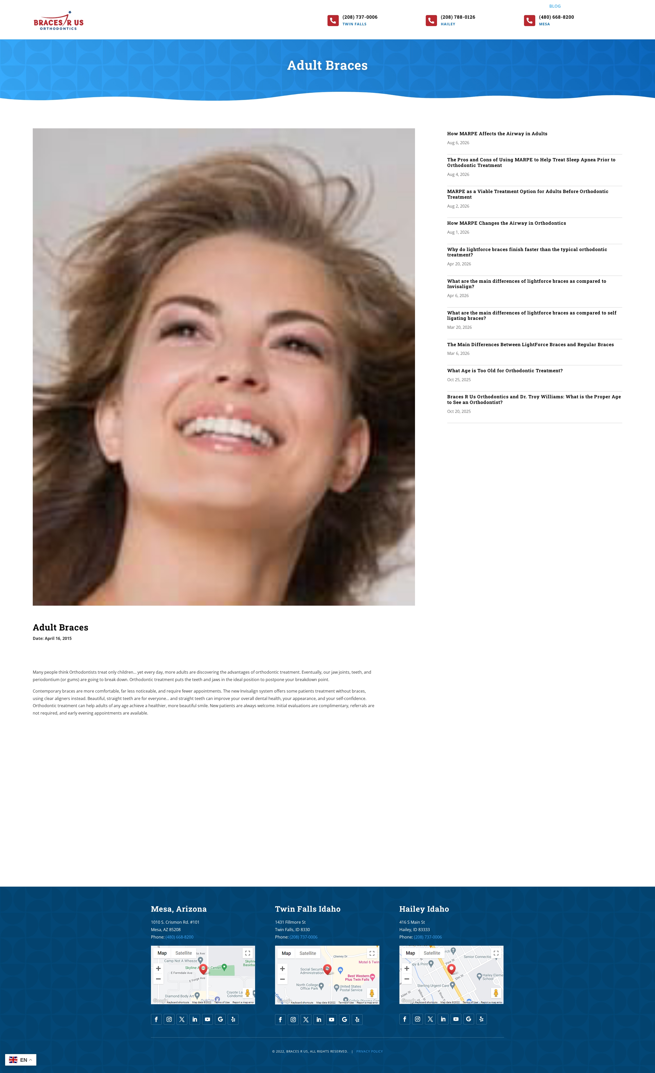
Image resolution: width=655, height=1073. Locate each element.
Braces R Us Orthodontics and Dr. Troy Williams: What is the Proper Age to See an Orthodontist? (534, 399)
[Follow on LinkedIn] (194, 1019)
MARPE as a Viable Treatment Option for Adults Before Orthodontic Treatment (528, 194)
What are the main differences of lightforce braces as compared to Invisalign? (526, 284)
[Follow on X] (182, 1019)
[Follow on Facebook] (156, 1019)
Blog (555, 6)
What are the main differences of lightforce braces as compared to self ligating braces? (532, 315)
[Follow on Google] (220, 1019)
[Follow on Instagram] (169, 1019)
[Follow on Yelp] (233, 1019)
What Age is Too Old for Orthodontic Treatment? (505, 370)
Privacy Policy (369, 1051)
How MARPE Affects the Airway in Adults (497, 133)
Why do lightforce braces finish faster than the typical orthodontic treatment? (527, 252)
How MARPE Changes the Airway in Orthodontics (506, 223)
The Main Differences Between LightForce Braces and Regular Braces (530, 344)
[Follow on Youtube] (207, 1019)
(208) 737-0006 (304, 937)
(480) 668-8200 (179, 937)
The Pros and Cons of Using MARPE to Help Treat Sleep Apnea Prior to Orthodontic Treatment (531, 162)
